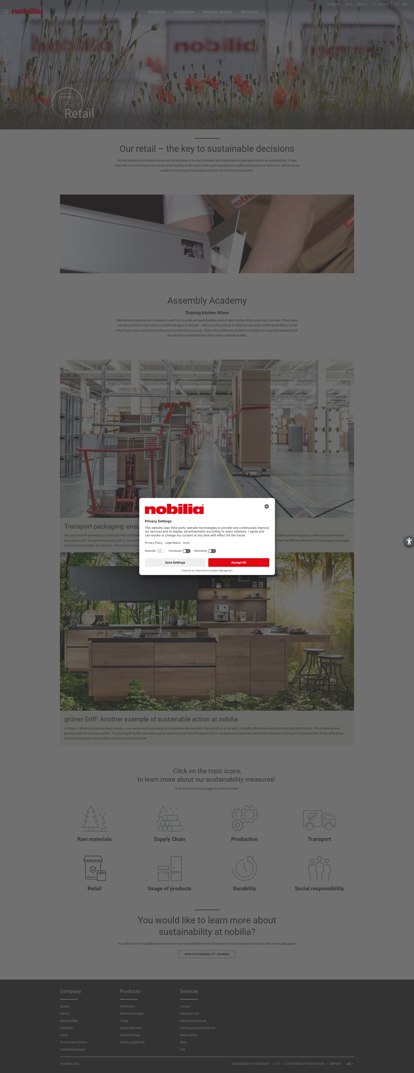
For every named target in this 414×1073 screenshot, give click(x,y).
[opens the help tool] (409, 541)
